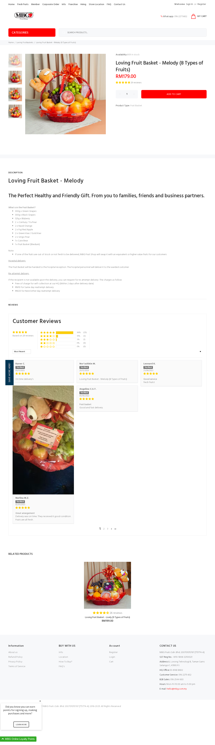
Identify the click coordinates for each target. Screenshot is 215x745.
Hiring (83, 4)
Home (11, 4)
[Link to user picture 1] (43, 439)
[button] (123, 83)
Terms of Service (16, 666)
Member (35, 4)
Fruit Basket (136, 106)
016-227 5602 (180, 16)
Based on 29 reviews (23, 336)
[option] (15, 62)
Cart (111, 662)
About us (12, 652)
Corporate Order (50, 4)
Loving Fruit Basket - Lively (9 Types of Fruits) (107, 617)
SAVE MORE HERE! (9, 372)
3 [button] (107, 529)
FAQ (109, 4)
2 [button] (103, 529)
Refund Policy (15, 657)
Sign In (189, 4)
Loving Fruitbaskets (24, 42)
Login (112, 657)
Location (63, 657)
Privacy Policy (15, 662)
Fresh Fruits (22, 4)
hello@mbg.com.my (177, 689)
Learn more (21, 724)
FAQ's (62, 666)
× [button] (40, 701)
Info (64, 4)
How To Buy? (65, 662)
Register (202, 4)
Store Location (96, 4)
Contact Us (119, 4)
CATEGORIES (20, 32)
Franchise (73, 4)
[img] (43, 374)
